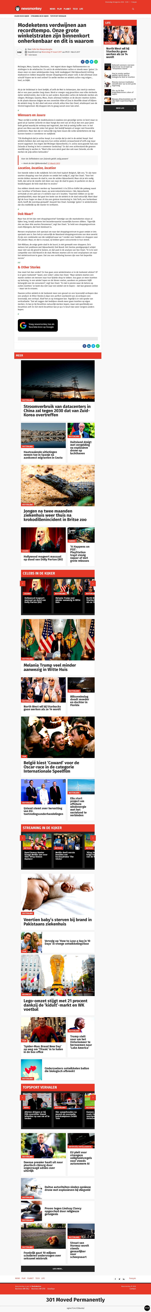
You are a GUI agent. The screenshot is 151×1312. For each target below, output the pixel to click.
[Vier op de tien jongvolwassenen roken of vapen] (107, 90)
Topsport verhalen (58, 16)
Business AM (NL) (22, 1289)
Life (81, 9)
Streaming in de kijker (40, 16)
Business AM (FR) (38, 1289)
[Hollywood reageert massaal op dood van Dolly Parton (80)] (43, 528)
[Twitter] (119, 1278)
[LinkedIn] (124, 1278)
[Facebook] (115, 1278)
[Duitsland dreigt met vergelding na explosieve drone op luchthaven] (81, 424)
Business (26, 994)
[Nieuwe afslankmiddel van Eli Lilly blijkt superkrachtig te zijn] (107, 99)
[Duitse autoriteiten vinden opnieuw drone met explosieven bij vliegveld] (31, 1179)
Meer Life (126, 108)
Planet (67, 9)
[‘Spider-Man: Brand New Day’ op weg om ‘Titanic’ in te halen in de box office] (43, 1018)
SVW (19, 52)
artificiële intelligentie (80, 1147)
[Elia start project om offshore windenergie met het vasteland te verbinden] (81, 780)
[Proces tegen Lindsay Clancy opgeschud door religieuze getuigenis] (31, 1202)
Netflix (27, 848)
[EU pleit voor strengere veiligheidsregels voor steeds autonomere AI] (81, 1134)
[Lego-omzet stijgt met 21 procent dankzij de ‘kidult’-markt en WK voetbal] (58, 956)
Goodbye (51, 1289)
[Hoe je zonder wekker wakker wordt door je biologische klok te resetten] (107, 73)
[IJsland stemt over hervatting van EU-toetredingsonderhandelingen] (43, 780)
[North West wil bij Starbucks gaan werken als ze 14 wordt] (43, 678)
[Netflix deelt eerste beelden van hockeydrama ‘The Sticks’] (68, 835)
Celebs (25, 551)
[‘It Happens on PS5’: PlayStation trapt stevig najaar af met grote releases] (81, 528)
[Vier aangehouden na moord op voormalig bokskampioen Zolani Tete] (68, 1094)
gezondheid (91, 1108)
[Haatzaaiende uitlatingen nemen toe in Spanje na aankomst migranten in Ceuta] (43, 424)
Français (134, 2)
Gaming (72, 541)
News (52, 9)
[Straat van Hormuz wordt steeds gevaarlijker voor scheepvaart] (81, 1225)
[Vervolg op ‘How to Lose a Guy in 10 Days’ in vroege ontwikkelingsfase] (31, 933)
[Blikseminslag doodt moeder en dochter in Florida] (81, 678)
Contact (133, 1289)
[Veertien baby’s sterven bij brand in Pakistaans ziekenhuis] (58, 875)
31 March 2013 (54, 163)
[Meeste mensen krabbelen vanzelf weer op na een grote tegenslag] (107, 82)
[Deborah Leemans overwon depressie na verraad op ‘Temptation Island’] (107, 65)
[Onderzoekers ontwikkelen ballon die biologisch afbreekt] (31, 1060)
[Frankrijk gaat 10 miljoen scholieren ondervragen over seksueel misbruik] (43, 1225)
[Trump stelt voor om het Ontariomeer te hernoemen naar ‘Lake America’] (81, 1018)
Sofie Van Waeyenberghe (42, 49)
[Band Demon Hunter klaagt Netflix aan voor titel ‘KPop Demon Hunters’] (37, 835)
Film (24, 756)
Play (59, 9)
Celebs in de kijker (21, 16)
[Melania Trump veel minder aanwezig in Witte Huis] (58, 620)
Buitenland (27, 400)
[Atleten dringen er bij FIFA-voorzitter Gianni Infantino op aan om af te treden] (37, 1094)
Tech (75, 9)
